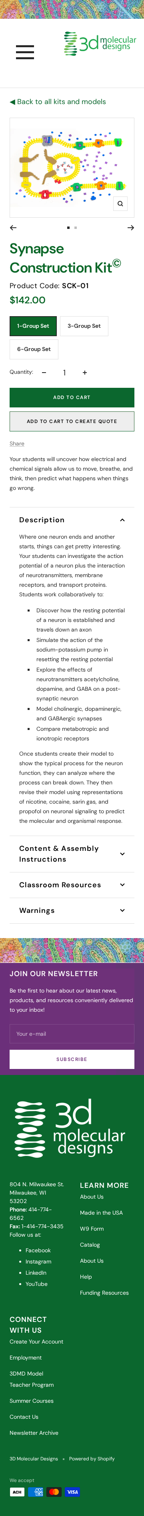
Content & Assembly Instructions (59, 854)
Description (42, 520)
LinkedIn (36, 1272)
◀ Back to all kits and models (58, 101)
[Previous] (13, 228)
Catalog (90, 1244)
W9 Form (92, 1228)
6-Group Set (34, 349)
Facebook (38, 1250)
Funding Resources (104, 1292)
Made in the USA (101, 1212)
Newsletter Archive (34, 1432)
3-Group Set (84, 325)
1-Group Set (33, 325)
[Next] (131, 228)
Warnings (37, 910)
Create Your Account (36, 1341)
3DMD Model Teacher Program (32, 1379)
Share (17, 443)
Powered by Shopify (92, 1459)
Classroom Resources (60, 885)
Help (86, 1276)
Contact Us (24, 1416)
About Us (92, 1196)
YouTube (37, 1283)
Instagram (38, 1261)
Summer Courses (32, 1400)
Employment (26, 1357)
